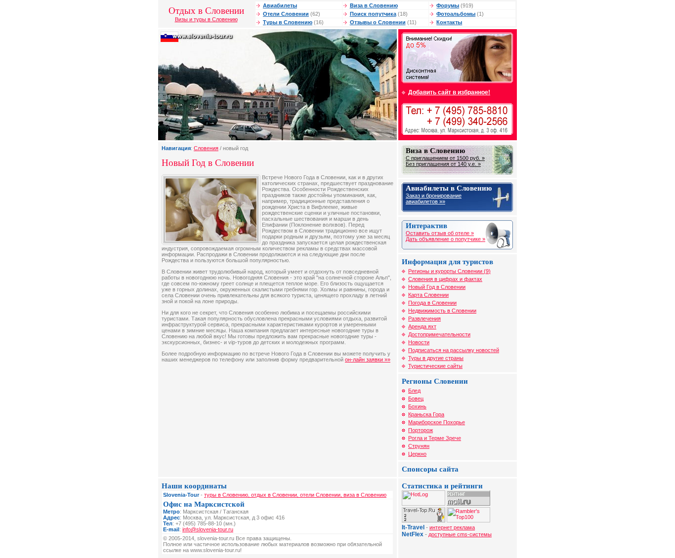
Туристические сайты (435, 366)
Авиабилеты (280, 5)
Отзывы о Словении (378, 22)
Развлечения (424, 318)
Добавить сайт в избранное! (449, 92)
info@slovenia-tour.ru (207, 529)
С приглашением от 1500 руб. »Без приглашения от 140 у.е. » (445, 161)
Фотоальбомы (455, 14)
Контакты (449, 22)
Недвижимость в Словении (442, 311)
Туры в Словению (287, 22)
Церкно (417, 454)
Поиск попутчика (373, 14)
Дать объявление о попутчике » (445, 239)
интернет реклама (452, 527)
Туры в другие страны (436, 358)
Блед (414, 391)
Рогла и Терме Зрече (434, 438)
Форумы (447, 5)
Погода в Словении (432, 303)
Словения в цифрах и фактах (445, 279)
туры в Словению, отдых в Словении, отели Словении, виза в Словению (295, 495)
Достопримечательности (439, 334)
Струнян (418, 446)
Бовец (415, 398)
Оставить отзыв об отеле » (440, 233)
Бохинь (417, 406)
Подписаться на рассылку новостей (453, 350)
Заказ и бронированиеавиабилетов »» (434, 198)
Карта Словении (428, 295)
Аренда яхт (422, 326)
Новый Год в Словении (436, 287)
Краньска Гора (426, 414)
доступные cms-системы (460, 534)
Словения (206, 148)
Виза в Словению (374, 5)
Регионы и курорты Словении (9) (449, 271)
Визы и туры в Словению (206, 19)
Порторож (420, 430)
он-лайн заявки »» (367, 359)
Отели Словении (286, 14)
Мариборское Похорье (436, 422)
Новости (418, 342)
